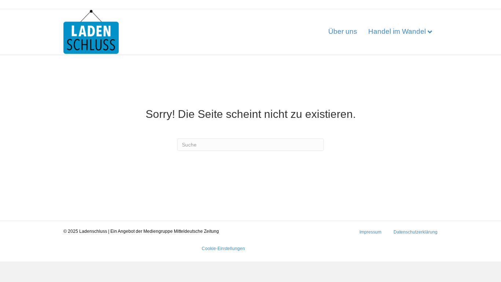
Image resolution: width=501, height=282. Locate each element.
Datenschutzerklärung (416, 232)
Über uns (342, 31)
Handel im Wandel (397, 31)
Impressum (370, 232)
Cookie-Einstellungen (223, 248)
